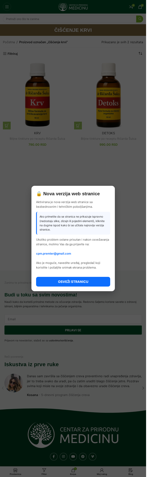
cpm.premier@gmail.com (53, 253)
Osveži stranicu (73, 282)
